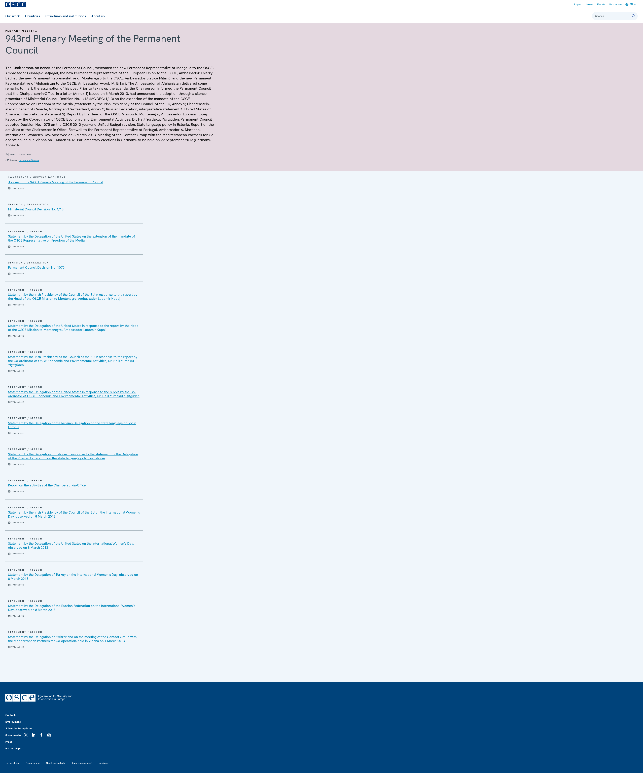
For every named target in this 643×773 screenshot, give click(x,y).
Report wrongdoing (82, 762)
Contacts (10, 715)
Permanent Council (29, 159)
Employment (13, 721)
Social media (13, 735)
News (589, 4)
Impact (578, 4)
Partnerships (13, 748)
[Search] (634, 16)
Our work (12, 16)
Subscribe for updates (18, 728)
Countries (32, 16)
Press (8, 742)
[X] (25, 734)
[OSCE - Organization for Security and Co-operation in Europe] (15, 4)
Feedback (103, 762)
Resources (615, 4)
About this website (55, 762)
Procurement (33, 762)
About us (98, 16)
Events (601, 4)
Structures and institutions (65, 16)
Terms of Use (12, 762)
